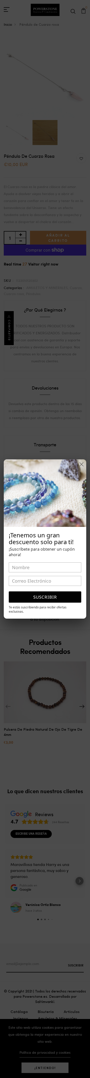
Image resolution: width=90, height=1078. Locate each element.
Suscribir (45, 597)
